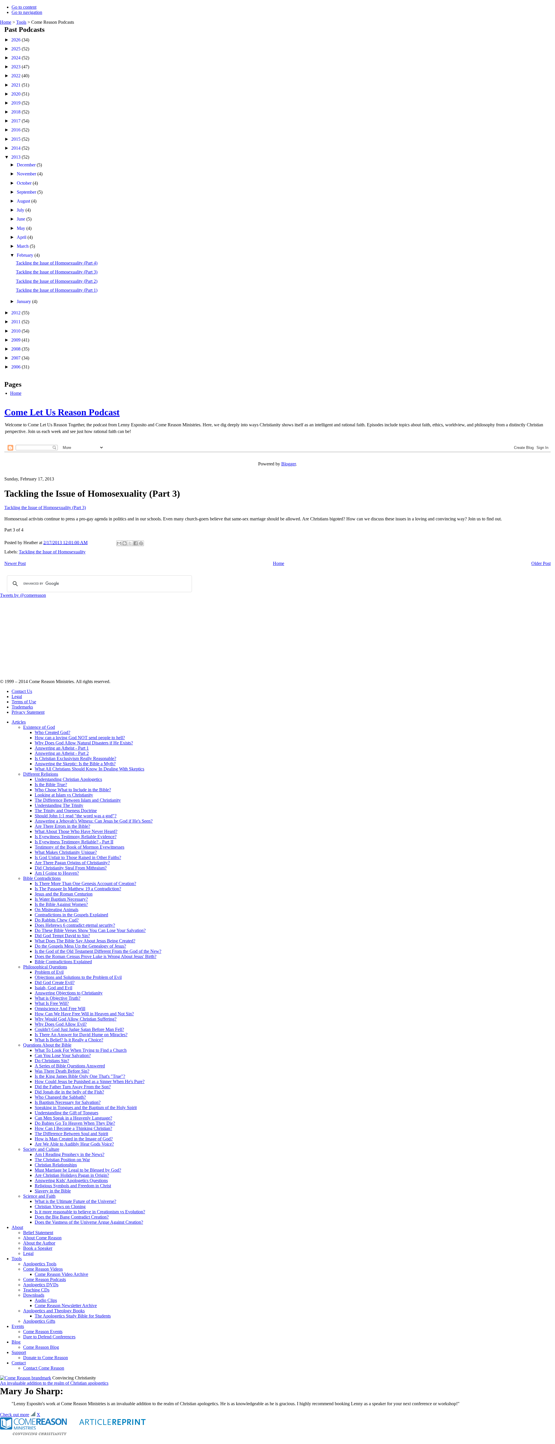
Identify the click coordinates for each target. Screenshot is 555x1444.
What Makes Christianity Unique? (66, 852)
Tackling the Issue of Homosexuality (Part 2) (56, 281)
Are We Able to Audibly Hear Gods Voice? (74, 1144)
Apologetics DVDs (40, 1284)
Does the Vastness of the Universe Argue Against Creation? (89, 1222)
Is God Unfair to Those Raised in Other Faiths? (78, 857)
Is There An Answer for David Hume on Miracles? (81, 1034)
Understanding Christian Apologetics (68, 779)
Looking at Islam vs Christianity (64, 794)
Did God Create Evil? (55, 982)
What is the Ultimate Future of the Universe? (75, 1201)
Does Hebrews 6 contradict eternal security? (75, 925)
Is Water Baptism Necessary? (61, 899)
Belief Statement (38, 1232)
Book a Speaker (37, 1248)
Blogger (288, 463)
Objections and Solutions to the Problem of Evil (78, 977)
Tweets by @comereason (23, 595)
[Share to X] (130, 543)
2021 (16, 84)
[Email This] (119, 543)
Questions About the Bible (47, 1045)
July (21, 210)
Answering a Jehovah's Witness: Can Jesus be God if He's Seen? (94, 821)
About (17, 1227)
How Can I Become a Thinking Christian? (73, 1128)
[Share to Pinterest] (141, 543)
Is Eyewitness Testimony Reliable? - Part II (74, 841)
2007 (16, 357)
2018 (16, 111)
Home (5, 22)
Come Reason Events (42, 1331)
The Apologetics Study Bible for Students (73, 1315)
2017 (16, 120)
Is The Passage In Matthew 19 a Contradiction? (78, 888)
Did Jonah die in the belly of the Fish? (69, 1091)
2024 (16, 57)
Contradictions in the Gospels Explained (71, 914)
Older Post (541, 563)
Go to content (24, 7)
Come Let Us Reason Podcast (62, 412)
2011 (16, 321)
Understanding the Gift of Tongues (66, 1112)
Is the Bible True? (51, 784)
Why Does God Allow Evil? (61, 1024)
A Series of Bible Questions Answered (70, 1065)
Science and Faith (39, 1196)
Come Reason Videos (43, 1269)
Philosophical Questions (45, 966)
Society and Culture (41, 1149)
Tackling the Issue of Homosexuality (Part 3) (56, 271)
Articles (19, 722)
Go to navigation (27, 12)
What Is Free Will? (52, 1003)
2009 (16, 339)
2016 (16, 129)
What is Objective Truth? (57, 998)
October (25, 183)
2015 (16, 139)
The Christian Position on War (62, 1159)
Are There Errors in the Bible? (62, 826)
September (27, 192)
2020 (16, 93)
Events (18, 1326)
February (25, 255)
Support (19, 1352)
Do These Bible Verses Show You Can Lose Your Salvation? (90, 930)
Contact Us (22, 691)
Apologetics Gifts (39, 1321)
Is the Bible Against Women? (61, 904)
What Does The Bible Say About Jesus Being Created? (85, 940)
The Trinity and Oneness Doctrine (66, 810)
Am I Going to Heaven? (57, 873)
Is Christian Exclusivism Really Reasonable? (75, 758)
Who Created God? (52, 732)
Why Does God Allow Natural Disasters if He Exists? (84, 742)
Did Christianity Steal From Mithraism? (71, 867)
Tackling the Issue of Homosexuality (52, 551)
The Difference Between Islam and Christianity (78, 800)
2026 (16, 39)
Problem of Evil (49, 972)
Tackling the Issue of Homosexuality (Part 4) (56, 262)
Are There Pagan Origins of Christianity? (72, 862)
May (21, 228)
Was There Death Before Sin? (62, 1071)
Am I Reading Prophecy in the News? (69, 1154)
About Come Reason (42, 1237)
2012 (16, 312)
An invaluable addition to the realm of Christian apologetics (54, 1383)
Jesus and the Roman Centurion (63, 893)
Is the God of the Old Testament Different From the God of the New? (98, 951)
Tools (21, 22)
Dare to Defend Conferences (49, 1336)
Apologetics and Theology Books (54, 1310)
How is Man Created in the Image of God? (74, 1138)
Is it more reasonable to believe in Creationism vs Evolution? (90, 1211)
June (21, 218)
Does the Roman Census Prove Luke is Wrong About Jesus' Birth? (95, 956)
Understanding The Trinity (59, 805)
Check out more (14, 1414)
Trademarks (22, 706)
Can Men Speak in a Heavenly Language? (73, 1117)
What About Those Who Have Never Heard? (76, 831)
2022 (16, 75)
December (27, 164)
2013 (16, 157)
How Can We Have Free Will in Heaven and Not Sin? (84, 1013)
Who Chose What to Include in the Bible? (73, 789)
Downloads (33, 1295)
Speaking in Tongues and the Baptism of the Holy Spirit (86, 1107)
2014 (16, 148)
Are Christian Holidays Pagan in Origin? (72, 1175)
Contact (19, 1362)
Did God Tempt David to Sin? (62, 935)
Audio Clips (46, 1300)
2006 (16, 366)
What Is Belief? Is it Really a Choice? (69, 1039)
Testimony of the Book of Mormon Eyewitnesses (79, 847)
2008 (16, 348)
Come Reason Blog (41, 1347)
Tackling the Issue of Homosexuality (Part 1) (56, 290)
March (23, 246)
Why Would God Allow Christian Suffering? (75, 1019)
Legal (17, 696)
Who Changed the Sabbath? (60, 1097)
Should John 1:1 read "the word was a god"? (75, 815)
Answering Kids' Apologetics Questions (71, 1180)
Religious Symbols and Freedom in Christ (73, 1185)
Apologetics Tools (39, 1263)
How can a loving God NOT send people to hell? (80, 737)
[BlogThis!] (124, 543)
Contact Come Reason (43, 1368)
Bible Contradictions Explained (63, 961)
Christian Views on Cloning (60, 1206)
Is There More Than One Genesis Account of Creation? (85, 883)
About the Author (39, 1243)
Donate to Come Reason (45, 1357)
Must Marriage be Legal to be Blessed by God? (78, 1170)
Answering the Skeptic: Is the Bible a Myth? (75, 763)
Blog (16, 1342)
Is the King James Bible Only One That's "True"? (80, 1076)
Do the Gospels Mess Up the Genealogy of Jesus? (80, 946)
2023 (16, 66)
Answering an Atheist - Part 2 (62, 753)
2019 (16, 102)
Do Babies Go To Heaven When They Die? (75, 1123)
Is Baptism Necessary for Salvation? (68, 1102)
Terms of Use (24, 701)
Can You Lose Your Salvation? (63, 1055)
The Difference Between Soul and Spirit (71, 1133)
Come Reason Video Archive (61, 1274)
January (24, 301)
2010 (16, 331)
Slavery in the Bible (53, 1190)
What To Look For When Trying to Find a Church (81, 1050)
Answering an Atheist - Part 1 (62, 748)
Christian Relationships (56, 1164)
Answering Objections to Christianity (69, 992)
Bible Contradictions (42, 878)
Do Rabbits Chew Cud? (57, 920)
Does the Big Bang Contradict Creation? (72, 1216)
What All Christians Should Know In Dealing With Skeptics (89, 768)
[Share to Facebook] (135, 543)
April (22, 237)
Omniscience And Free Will (60, 1008)
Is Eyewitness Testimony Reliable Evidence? (75, 836)
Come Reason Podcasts (44, 1279)
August (24, 201)
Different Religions (40, 774)
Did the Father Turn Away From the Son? (73, 1086)
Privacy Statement (28, 712)
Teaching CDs (36, 1289)
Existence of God (39, 727)
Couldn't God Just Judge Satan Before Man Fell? (79, 1029)
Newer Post (15, 563)
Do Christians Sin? (52, 1060)
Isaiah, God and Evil (53, 987)
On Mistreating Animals (56, 909)
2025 (16, 48)
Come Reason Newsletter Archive (66, 1305)
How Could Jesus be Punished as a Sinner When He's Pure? (90, 1081)
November (27, 173)
